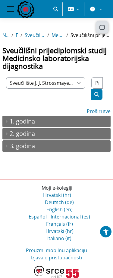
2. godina (22, 134)
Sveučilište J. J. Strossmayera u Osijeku (35, 35)
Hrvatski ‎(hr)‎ (57, 195)
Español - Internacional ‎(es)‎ (59, 216)
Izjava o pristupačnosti (56, 257)
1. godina (22, 121)
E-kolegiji (17, 35)
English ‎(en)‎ (59, 209)
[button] (55, 9)
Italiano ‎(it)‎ (59, 238)
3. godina (22, 146)
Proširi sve (99, 111)
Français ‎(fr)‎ (59, 224)
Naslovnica (5, 35)
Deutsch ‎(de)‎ (59, 202)
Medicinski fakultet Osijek (58, 35)
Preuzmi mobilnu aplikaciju (56, 250)
